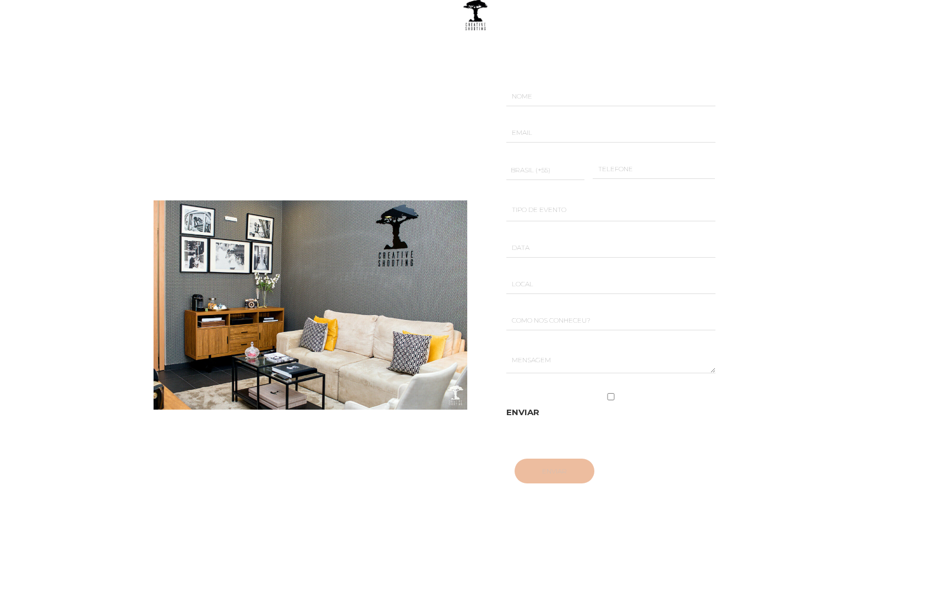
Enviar (522, 412)
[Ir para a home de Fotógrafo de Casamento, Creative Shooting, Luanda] (475, 14)
